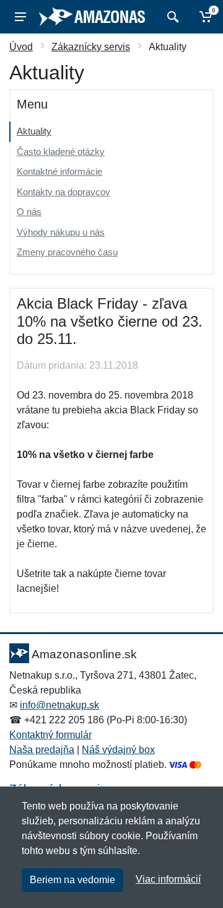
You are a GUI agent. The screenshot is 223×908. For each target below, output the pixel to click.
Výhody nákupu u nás (61, 232)
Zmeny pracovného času (67, 252)
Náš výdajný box (118, 749)
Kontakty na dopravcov (63, 192)
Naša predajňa (41, 749)
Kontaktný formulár (50, 734)
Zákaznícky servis (90, 47)
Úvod (21, 47)
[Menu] (20, 17)
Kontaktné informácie (59, 171)
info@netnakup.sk (59, 705)
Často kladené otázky (61, 151)
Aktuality (34, 131)
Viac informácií (168, 879)
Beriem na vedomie (72, 880)
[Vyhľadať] (171, 17)
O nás (29, 211)
